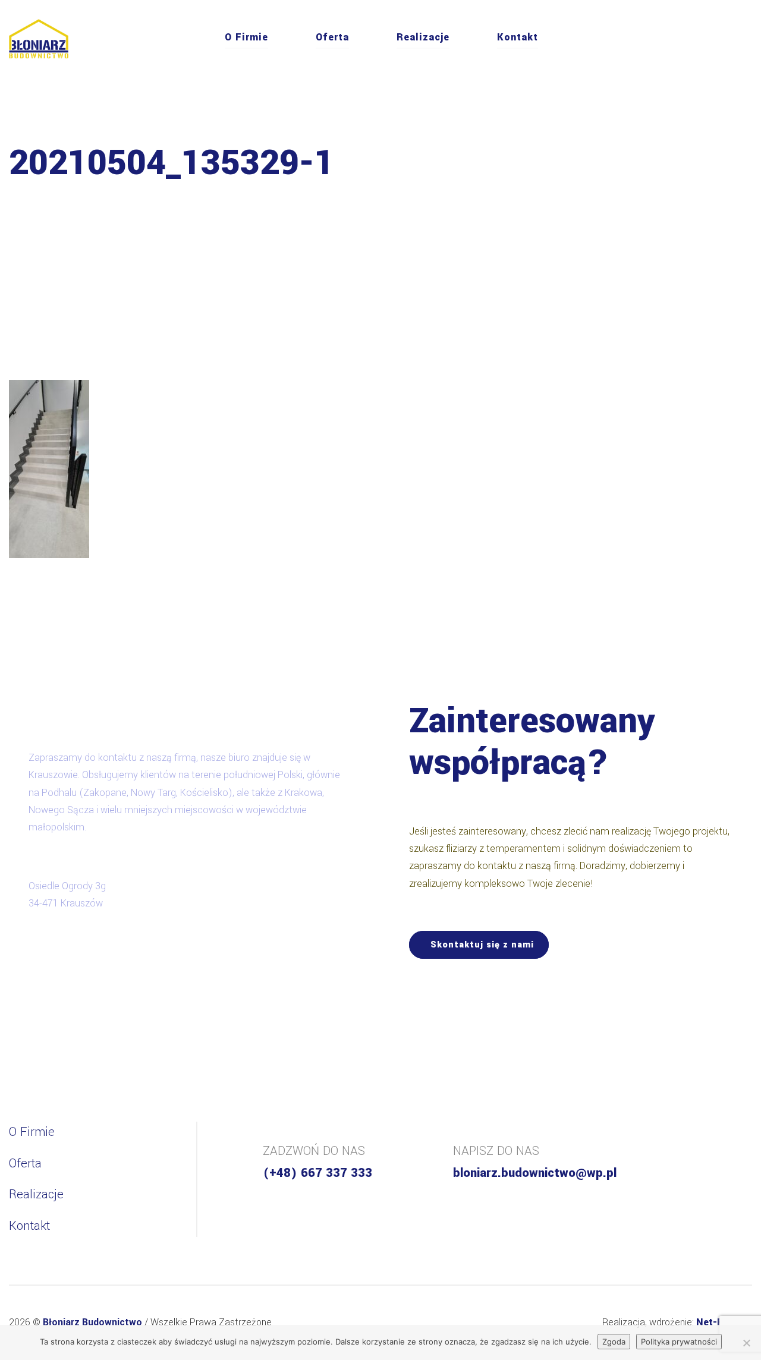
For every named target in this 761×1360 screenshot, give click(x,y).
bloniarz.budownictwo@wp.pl (535, 1173)
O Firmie (246, 37)
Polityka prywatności (679, 1341)
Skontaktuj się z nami (482, 945)
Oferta (332, 37)
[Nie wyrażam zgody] (746, 1343)
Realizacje (423, 37)
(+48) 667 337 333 (317, 1173)
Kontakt (517, 37)
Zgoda (613, 1341)
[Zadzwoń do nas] (748, 39)
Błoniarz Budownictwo (93, 1322)
